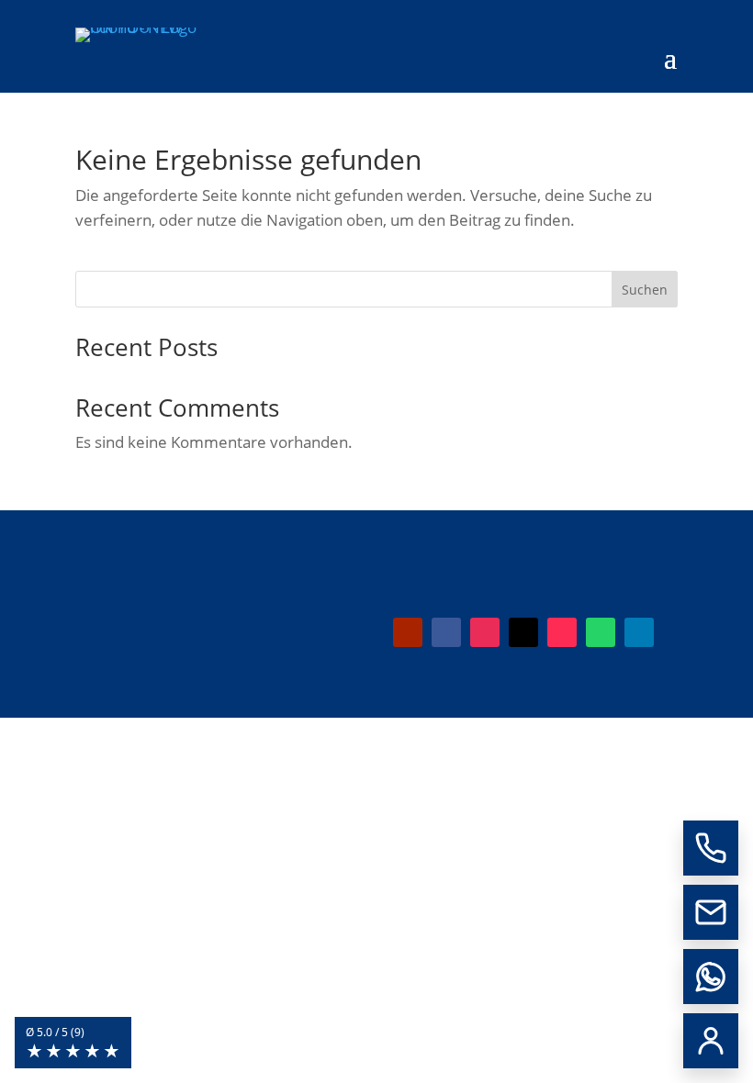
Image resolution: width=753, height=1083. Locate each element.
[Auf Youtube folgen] (407, 632)
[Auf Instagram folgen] (485, 632)
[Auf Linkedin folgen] (639, 632)
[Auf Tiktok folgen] (562, 632)
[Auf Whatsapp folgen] (600, 632)
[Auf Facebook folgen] (446, 632)
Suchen (645, 289)
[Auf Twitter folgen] (523, 632)
